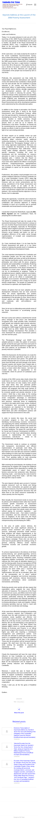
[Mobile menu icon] (35, 5)
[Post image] (7, 731)
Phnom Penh (20, 701)
